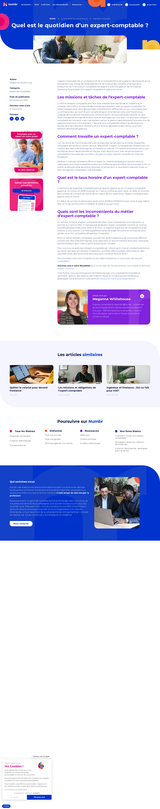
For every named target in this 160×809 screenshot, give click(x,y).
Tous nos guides (53, 439)
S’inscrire (69, 268)
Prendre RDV (134, 5)
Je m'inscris (26, 191)
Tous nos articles (53, 435)
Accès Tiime (151, 5)
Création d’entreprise (20, 441)
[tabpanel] (80, 382)
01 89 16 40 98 (116, 5)
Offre (36, 4)
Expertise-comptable (20, 91)
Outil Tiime (45, 4)
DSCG (100, 228)
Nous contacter (21, 524)
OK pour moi (39, 797)
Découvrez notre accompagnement (117, 279)
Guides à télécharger (90, 443)
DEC (72, 233)
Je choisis (15, 797)
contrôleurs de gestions (95, 154)
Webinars (84, 435)
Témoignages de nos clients (58, 443)
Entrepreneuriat (18, 445)
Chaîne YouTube (88, 439)
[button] (6, 806)
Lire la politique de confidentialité (16, 789)
